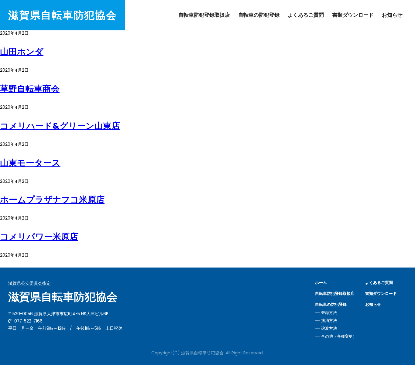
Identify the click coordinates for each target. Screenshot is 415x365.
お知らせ (392, 15)
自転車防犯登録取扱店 (204, 15)
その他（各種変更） (339, 336)
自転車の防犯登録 (259, 15)
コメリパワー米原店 (39, 237)
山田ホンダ (21, 52)
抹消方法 (329, 320)
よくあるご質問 (306, 15)
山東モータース (30, 163)
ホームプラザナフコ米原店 (52, 200)
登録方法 (329, 312)
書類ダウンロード (353, 15)
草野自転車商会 (30, 89)
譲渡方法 (329, 328)
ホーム (321, 282)
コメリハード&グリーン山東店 (60, 126)
